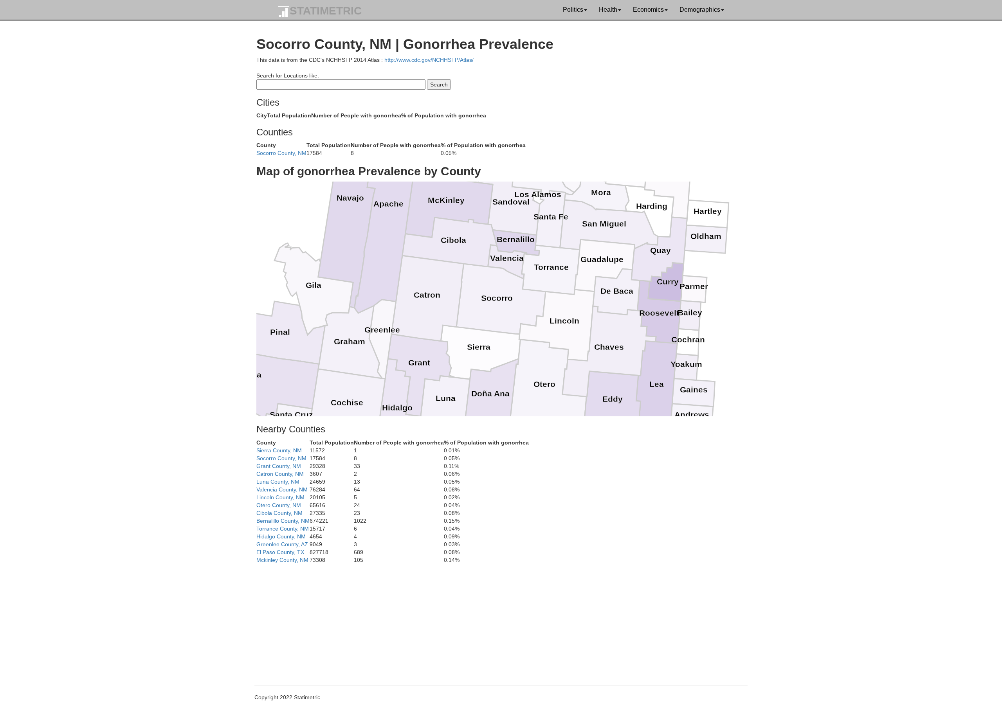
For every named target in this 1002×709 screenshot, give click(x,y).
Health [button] (608, 9)
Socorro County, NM (281, 153)
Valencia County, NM (282, 489)
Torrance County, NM (282, 528)
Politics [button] (573, 9)
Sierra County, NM (279, 450)
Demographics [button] (699, 9)
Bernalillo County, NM (283, 521)
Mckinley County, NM (282, 560)
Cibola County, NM (279, 513)
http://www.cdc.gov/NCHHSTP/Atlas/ (429, 60)
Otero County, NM (278, 505)
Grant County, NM (278, 466)
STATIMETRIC (326, 11)
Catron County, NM (280, 474)
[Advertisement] (491, 618)
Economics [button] (648, 9)
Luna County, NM (277, 482)
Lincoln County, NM (280, 497)
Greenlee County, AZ (282, 544)
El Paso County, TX (280, 552)
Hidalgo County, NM (281, 536)
